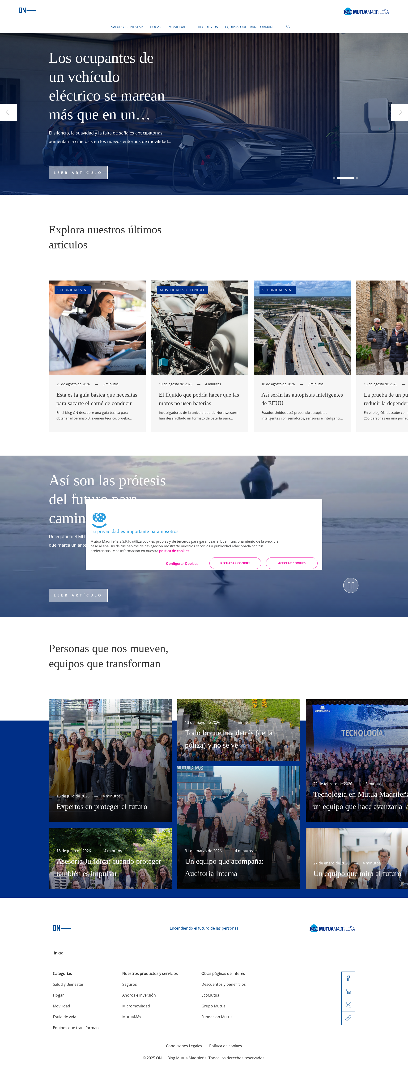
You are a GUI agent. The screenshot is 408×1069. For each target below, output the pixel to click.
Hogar (156, 27)
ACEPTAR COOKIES (292, 563)
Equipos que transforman (249, 27)
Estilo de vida (206, 27)
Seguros (129, 984)
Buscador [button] (288, 26)
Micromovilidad (136, 1006)
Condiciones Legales (184, 1045)
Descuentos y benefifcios (223, 984)
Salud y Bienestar (127, 27)
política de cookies (174, 550)
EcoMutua (210, 995)
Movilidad (178, 27)
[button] (334, 178)
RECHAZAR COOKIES (235, 563)
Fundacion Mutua (217, 1016)
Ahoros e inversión (139, 995)
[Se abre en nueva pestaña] (332, 928)
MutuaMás (131, 1016)
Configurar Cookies (182, 564)
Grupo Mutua (213, 1006)
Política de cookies (225, 1045)
